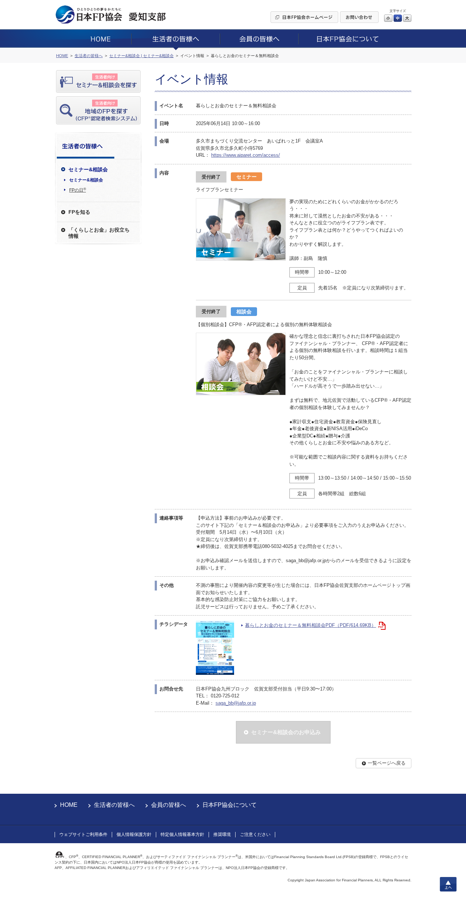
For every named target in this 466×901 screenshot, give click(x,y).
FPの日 (77, 190)
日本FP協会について (229, 805)
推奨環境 (222, 834)
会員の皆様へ (168, 805)
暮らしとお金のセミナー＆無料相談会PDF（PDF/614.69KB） (310, 625)
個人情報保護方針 (133, 834)
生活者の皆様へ (114, 805)
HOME (69, 805)
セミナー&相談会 (86, 180)
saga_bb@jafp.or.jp (236, 703)
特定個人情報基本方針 (182, 834)
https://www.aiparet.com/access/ (245, 155)
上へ (448, 884)
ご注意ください (255, 834)
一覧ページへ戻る (387, 763)
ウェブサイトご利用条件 (83, 834)
